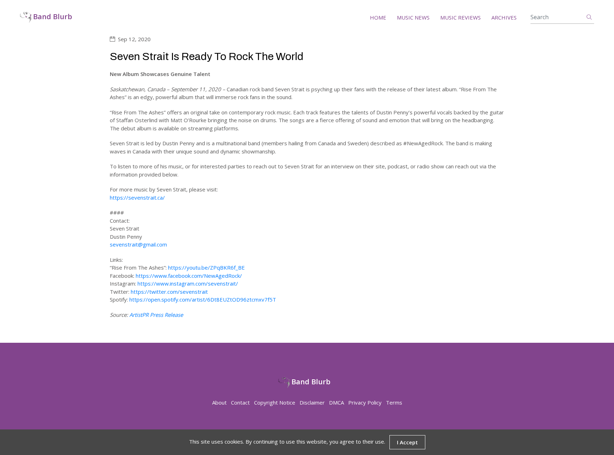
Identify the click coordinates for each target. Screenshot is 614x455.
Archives (504, 17)
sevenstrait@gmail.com (138, 244)
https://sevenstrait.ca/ (137, 197)
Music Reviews (460, 17)
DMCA (336, 402)
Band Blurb (51, 17)
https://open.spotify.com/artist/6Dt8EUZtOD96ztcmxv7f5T (202, 299)
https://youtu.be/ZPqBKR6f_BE (206, 267)
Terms (394, 402)
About (219, 402)
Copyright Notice (274, 402)
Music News (413, 17)
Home (378, 17)
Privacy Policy (365, 402)
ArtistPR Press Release (156, 314)
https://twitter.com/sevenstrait (169, 291)
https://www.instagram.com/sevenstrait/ (188, 283)
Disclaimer (312, 402)
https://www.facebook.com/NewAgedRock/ (189, 275)
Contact (240, 402)
